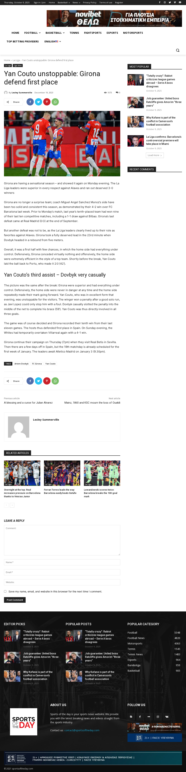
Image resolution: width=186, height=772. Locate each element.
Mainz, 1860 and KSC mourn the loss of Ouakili (92, 402)
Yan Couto (50, 363)
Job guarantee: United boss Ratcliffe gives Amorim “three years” (163, 102)
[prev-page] (6, 505)
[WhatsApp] (55, 101)
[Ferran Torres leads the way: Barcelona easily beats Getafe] (62, 473)
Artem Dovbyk (22, 363)
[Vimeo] (175, 3)
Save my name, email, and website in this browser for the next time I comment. (55, 591)
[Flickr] (148, 716)
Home (7, 60)
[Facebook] (160, 3)
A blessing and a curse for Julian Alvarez (28, 402)
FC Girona (37, 363)
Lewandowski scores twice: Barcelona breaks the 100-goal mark (100, 493)
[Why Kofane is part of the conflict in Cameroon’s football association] (136, 121)
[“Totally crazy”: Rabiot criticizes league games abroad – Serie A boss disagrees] (136, 80)
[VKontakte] (166, 716)
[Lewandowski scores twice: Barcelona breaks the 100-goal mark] (102, 473)
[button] (177, 50)
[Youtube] (180, 3)
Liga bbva (18, 65)
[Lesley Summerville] (6, 92)
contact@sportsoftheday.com (81, 730)
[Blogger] (131, 716)
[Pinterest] (46, 101)
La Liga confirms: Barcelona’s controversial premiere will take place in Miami (163, 140)
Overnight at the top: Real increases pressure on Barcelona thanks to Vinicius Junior (22, 493)
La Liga (16, 60)
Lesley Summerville (22, 92)
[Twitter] (170, 3)
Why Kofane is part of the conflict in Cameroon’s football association (160, 121)
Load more (153, 155)
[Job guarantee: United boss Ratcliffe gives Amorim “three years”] (136, 102)
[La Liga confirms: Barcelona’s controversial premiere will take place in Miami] (136, 141)
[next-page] (12, 505)
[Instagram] (165, 3)
